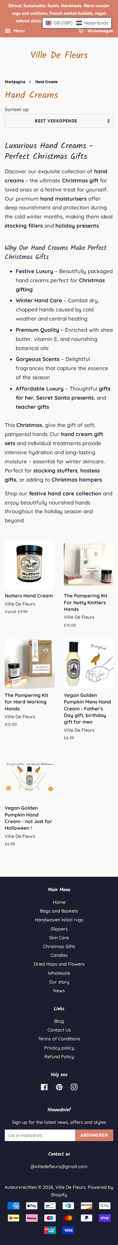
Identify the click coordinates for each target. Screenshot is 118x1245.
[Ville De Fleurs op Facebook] (44, 1088)
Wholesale (59, 973)
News (59, 991)
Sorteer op (17, 109)
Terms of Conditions (59, 1039)
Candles (59, 955)
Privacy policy (59, 1048)
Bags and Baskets (59, 911)
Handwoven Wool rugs (59, 920)
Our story (59, 982)
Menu (18, 31)
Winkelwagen (99, 31)
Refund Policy (59, 1056)
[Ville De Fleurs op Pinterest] (59, 1088)
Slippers (59, 929)
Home (59, 902)
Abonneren (94, 1135)
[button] (76, 23)
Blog (59, 1021)
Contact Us (59, 1030)
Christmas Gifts (59, 946)
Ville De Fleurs (59, 55)
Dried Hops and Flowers (59, 964)
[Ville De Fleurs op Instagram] (73, 1088)
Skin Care (59, 937)
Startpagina (15, 81)
